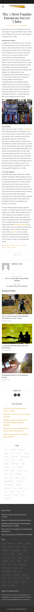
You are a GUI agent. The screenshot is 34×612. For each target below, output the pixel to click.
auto (6, 449)
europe (12, 245)
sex (14, 488)
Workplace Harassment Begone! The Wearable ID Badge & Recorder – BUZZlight (15, 422)
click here (15, 599)
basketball (13, 449)
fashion (20, 460)
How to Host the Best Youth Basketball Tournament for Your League (15, 317)
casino (19, 453)
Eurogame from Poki (20, 224)
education (14, 456)
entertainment (24, 456)
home (26, 470)
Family (13, 460)
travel (12, 491)
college (26, 453)
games (6, 470)
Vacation (7, 495)
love (11, 474)
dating (6, 456)
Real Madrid (27, 129)
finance (7, 463)
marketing (19, 474)
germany (24, 245)
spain (8, 247)
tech (26, 488)
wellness (7, 498)
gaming (13, 470)
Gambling (20, 467)
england (6, 245)
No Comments (23, 25)
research (18, 484)
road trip (7, 488)
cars (12, 453)
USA (24, 491)
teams (14, 232)
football (17, 245)
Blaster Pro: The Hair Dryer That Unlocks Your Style (16, 520)
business (22, 449)
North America (9, 481)
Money (17, 477)
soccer (4, 247)
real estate (19, 481)
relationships (9, 484)
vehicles (15, 495)
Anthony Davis (12, 25)
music (24, 477)
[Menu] (3, 7)
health (20, 470)
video (22, 495)
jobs (6, 474)
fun (14, 467)
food (23, 463)
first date (15, 463)
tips (6, 491)
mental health (9, 477)
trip (18, 491)
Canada (6, 453)
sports (14, 247)
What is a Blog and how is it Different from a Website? (16, 534)
